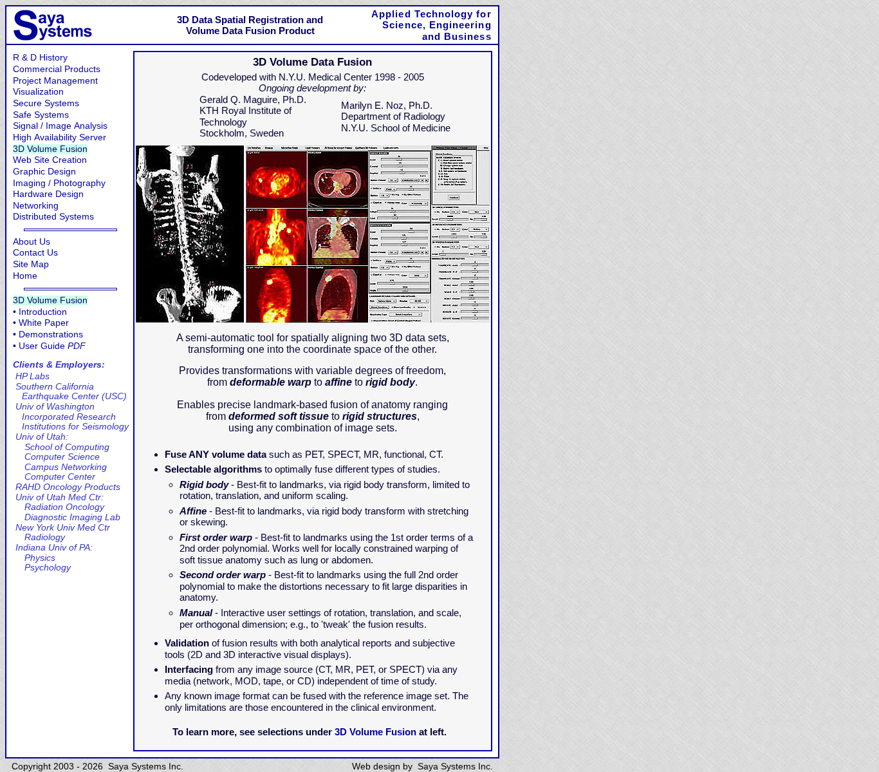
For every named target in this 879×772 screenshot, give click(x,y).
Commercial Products (56, 69)
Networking (36, 206)
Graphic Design (44, 171)
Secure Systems (46, 103)
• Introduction (40, 312)
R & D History (40, 57)
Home (25, 276)
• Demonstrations (48, 334)
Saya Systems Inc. (455, 766)
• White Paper (41, 323)
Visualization (38, 92)
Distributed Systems (53, 216)
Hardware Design (48, 194)
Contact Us (35, 253)
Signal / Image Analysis (60, 126)
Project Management (55, 81)
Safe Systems (41, 115)
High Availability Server (59, 137)
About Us (31, 242)
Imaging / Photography (59, 183)
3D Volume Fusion (50, 149)
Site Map (31, 264)
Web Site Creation (50, 160)
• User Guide (49, 346)
